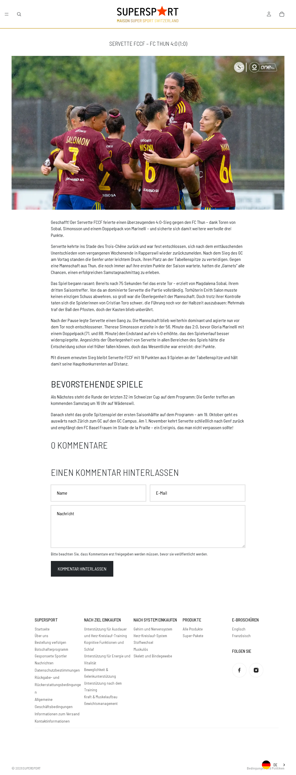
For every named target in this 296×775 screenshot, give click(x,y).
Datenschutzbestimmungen (57, 670)
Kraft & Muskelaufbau (100, 696)
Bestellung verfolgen (50, 642)
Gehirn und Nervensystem (153, 629)
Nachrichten (44, 663)
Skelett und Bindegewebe (153, 656)
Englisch (238, 629)
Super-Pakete (193, 635)
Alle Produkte (193, 629)
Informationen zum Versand (57, 713)
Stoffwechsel (143, 642)
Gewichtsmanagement (101, 703)
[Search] (19, 14)
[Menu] (6, 14)
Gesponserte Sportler (51, 656)
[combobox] (274, 764)
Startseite (42, 629)
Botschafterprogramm (51, 649)
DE (275, 765)
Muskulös (141, 649)
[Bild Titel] (239, 670)
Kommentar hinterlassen (82, 568)
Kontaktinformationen (52, 721)
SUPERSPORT (32, 768)
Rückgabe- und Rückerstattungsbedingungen (58, 684)
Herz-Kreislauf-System (150, 635)
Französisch (241, 635)
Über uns (41, 635)
